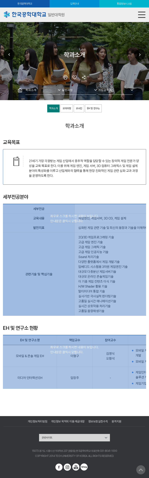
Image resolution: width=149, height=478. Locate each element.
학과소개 (30, 89)
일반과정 (67, 89)
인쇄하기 (65, 77)
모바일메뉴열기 (141, 14)
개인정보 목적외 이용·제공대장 (68, 421)
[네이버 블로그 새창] (84, 467)
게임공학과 (105, 89)
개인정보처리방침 (37, 421)
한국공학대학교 (24, 3)
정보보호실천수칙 (98, 421)
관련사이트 (47, 437)
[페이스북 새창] (59, 467)
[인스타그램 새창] (67, 467)
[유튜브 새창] (75, 467)
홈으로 (20, 90)
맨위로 (140, 469)
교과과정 (67, 108)
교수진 (79, 108)
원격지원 (116, 421)
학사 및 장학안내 (122, 54)
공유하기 (83, 77)
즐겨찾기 (74, 77)
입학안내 (74, 3)
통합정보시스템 (124, 3)
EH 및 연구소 (93, 108)
